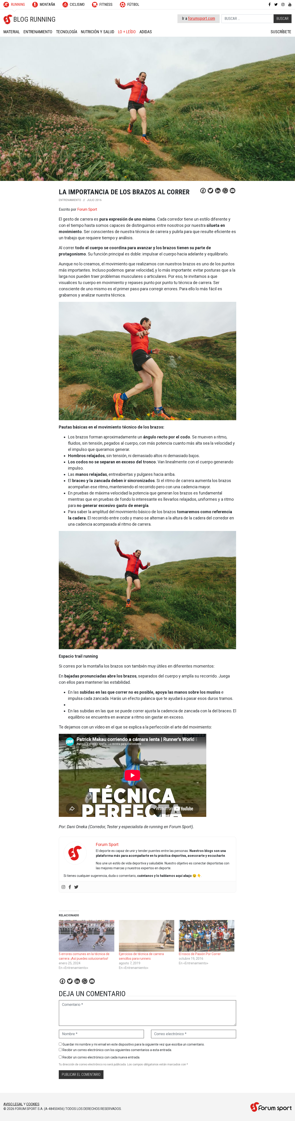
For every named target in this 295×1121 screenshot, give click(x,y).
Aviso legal (13, 1104)
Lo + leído (127, 31)
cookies (32, 1104)
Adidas (145, 31)
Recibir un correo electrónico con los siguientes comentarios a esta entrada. (117, 1050)
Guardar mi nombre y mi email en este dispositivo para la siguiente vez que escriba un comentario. (133, 1044)
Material (11, 31)
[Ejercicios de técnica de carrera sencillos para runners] (146, 936)
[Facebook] (70, 887)
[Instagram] (63, 887)
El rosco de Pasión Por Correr (200, 954)
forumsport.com (201, 18)
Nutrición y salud (97, 31)
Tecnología (66, 31)
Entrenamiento (38, 31)
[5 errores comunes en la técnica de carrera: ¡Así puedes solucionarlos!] (86, 936)
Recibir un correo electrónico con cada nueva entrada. (101, 1057)
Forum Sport (87, 209)
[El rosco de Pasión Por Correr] (206, 936)
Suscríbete (281, 31)
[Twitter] (76, 887)
